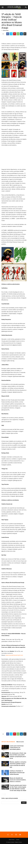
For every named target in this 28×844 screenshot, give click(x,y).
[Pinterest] (14, 33)
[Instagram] (16, 834)
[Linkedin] (21, 33)
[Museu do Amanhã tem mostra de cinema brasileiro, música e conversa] (5, 779)
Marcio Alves (5, 30)
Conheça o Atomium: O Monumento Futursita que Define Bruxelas (17, 772)
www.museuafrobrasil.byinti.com (14, 655)
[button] (2, 7)
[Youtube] (20, 834)
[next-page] (5, 794)
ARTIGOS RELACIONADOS (8, 741)
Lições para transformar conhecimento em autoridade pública (17, 747)
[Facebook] (7, 33)
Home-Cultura (8, 11)
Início (2, 11)
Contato (17, 839)
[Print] (24, 33)
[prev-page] (2, 794)
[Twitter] (11, 33)
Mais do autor (20, 741)
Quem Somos (11, 839)
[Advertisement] (14, 3)
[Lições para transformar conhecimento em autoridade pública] (5, 747)
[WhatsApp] (18, 33)
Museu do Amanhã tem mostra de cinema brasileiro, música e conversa (18, 779)
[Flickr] (12, 834)
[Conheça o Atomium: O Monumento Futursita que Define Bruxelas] (5, 772)
